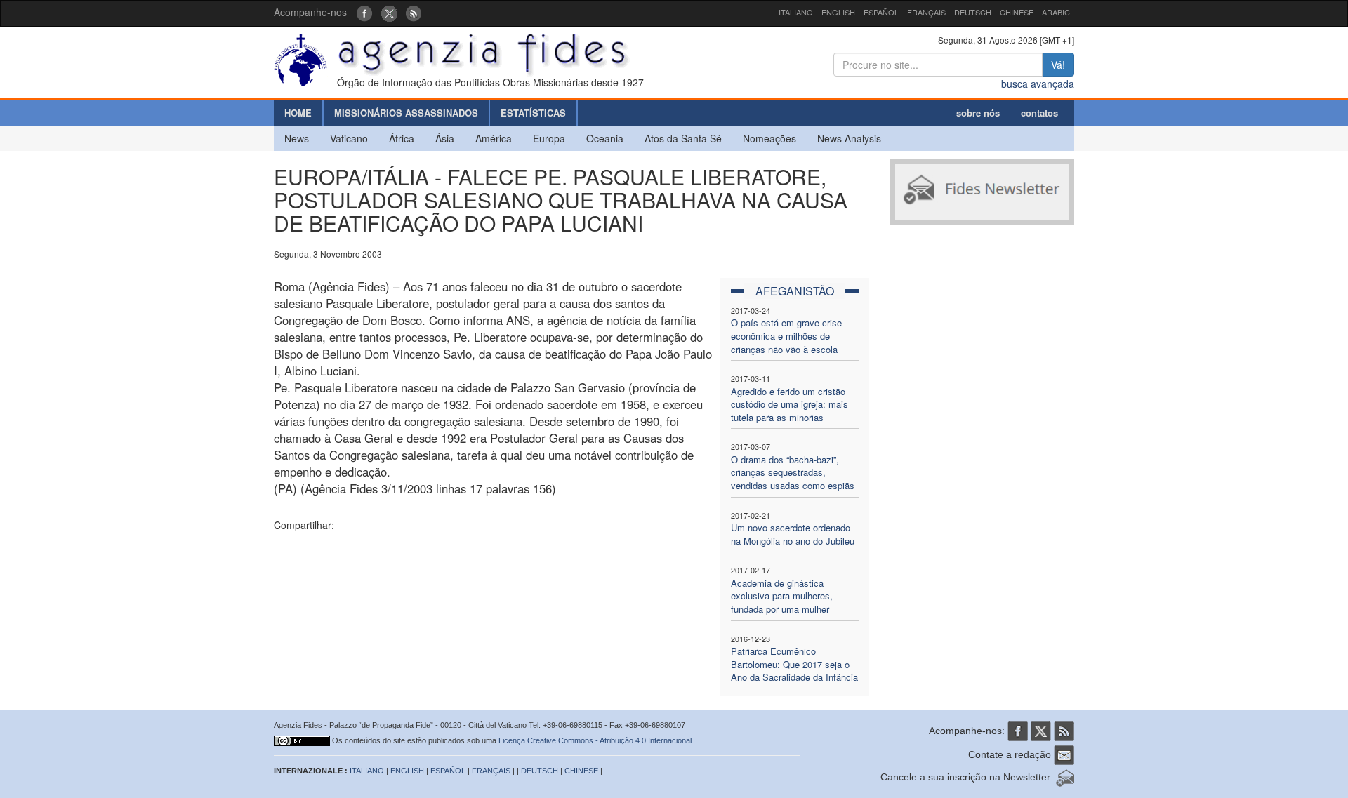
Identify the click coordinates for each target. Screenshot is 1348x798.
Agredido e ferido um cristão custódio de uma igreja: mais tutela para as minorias (789, 404)
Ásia (444, 138)
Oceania (604, 138)
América (493, 138)
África (401, 138)
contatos (1039, 112)
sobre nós (978, 112)
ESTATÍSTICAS (533, 112)
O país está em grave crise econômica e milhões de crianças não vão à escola (786, 335)
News (296, 138)
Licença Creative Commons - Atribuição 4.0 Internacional (595, 740)
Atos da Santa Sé (683, 138)
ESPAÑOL (881, 12)
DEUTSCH (972, 12)
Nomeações (769, 138)
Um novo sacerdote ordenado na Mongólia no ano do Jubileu (792, 534)
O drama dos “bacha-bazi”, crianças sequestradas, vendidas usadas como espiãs (792, 472)
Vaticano (349, 138)
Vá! (1058, 65)
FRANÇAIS (926, 12)
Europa (549, 138)
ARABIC (1056, 12)
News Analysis (849, 138)
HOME (298, 112)
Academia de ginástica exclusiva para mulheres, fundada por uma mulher (782, 596)
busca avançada (1037, 84)
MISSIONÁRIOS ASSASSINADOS (406, 112)
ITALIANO (796, 12)
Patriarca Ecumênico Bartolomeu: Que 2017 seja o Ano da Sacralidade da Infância (794, 664)
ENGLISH (838, 12)
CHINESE (1016, 12)
